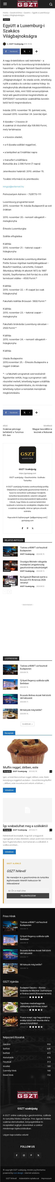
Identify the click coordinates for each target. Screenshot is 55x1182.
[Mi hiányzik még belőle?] (10, 714)
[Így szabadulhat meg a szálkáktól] (27, 810)
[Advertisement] (28, 624)
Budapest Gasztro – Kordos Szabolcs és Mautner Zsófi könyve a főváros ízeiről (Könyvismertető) (36, 991)
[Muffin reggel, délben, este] (27, 751)
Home (5, 12)
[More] (36, 51)
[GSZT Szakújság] (5, 43)
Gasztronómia (16, 12)
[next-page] (9, 592)
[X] (33, 528)
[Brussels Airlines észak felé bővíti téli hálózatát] (10, 699)
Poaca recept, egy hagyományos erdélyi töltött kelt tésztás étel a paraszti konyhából (35, 1020)
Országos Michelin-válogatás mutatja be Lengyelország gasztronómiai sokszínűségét (34, 565)
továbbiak (26, 724)
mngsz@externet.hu (13, 186)
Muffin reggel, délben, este (20, 767)
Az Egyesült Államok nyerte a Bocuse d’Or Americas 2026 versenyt (33, 580)
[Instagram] (24, 1155)
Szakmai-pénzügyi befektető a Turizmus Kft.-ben (13, 432)
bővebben (9, 790)
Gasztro (27, 12)
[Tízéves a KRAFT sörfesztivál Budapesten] (10, 551)
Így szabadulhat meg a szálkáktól (25, 826)
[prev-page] (5, 592)
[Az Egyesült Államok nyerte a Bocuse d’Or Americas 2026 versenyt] (10, 581)
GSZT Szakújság (16, 44)
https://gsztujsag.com (27, 473)
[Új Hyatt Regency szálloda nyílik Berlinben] (10, 684)
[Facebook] (22, 528)
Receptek (7, 771)
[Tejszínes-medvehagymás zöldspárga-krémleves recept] (10, 1007)
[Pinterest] (27, 528)
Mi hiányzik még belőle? (31, 710)
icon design (18, 1173)
